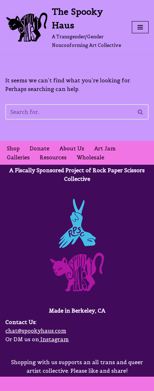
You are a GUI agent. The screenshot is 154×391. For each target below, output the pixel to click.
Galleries (18, 157)
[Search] (141, 112)
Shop (13, 148)
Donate (39, 148)
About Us (71, 148)
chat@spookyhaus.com (35, 330)
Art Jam (105, 148)
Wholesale (90, 157)
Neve (12, 383)
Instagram (54, 339)
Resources (53, 157)
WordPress (69, 383)
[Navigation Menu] (140, 27)
